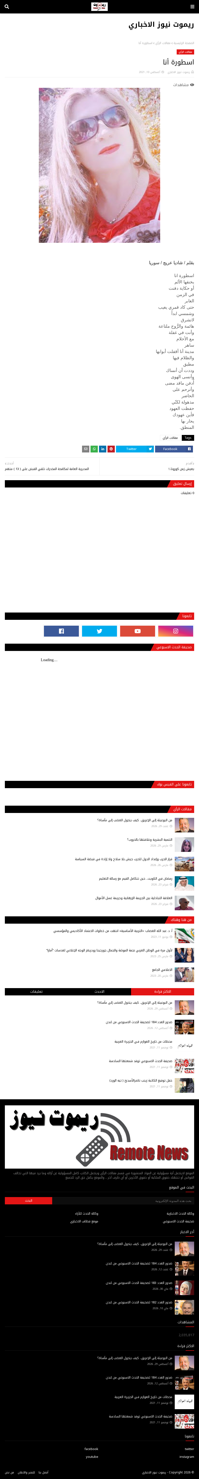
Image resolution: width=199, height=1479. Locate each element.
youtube (92, 1457)
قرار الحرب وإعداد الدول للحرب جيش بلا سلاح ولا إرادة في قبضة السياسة (123, 859)
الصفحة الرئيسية (184, 43)
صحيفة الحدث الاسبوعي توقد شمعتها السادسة (140, 1061)
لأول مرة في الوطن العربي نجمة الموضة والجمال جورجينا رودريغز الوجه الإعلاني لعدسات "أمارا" (109, 950)
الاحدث (99, 991)
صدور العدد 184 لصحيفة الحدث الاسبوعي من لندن (139, 1022)
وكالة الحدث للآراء (86, 1213)
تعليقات (36, 991)
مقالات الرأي (163, 43)
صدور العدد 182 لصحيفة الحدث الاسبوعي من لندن (139, 1302)
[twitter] (99, 631)
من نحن (9, 1472)
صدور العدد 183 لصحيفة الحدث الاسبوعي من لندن (139, 1283)
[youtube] (137, 631)
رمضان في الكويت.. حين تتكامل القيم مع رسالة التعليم (135, 878)
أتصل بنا (43, 1472)
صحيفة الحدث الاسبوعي (178, 1221)
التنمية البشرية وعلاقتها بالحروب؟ (149, 840)
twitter (189, 1449)
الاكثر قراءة (162, 991)
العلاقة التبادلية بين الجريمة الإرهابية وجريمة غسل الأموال (133, 898)
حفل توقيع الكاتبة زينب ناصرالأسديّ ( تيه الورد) (140, 1080)
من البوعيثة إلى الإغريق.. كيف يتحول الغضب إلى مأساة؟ (134, 820)
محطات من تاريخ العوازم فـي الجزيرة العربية (143, 1041)
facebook (91, 1449)
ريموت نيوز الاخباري (161, 24)
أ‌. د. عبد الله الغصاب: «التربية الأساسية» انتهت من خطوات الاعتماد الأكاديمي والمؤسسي (112, 931)
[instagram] (175, 631)
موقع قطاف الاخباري (84, 1221)
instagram (187, 1457)
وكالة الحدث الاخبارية (180, 1213)
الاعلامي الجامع (162, 970)
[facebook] (61, 631)
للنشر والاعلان (26, 1472)
